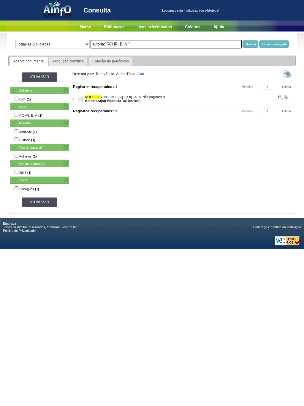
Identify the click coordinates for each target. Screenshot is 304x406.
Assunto (25, 123)
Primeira (247, 87)
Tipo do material (30, 147)
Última (286, 87)
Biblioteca (25, 90)
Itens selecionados (154, 27)
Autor (22, 106)
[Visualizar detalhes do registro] (280, 98)
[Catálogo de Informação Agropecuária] (57, 19)
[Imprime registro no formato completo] (286, 98)
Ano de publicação (32, 164)
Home (85, 27)
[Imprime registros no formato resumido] (287, 77)
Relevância (105, 74)
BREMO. (110, 97)
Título (130, 74)
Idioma (23, 180)
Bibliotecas (114, 27)
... (258, 87)
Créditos (192, 27)
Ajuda (218, 27)
